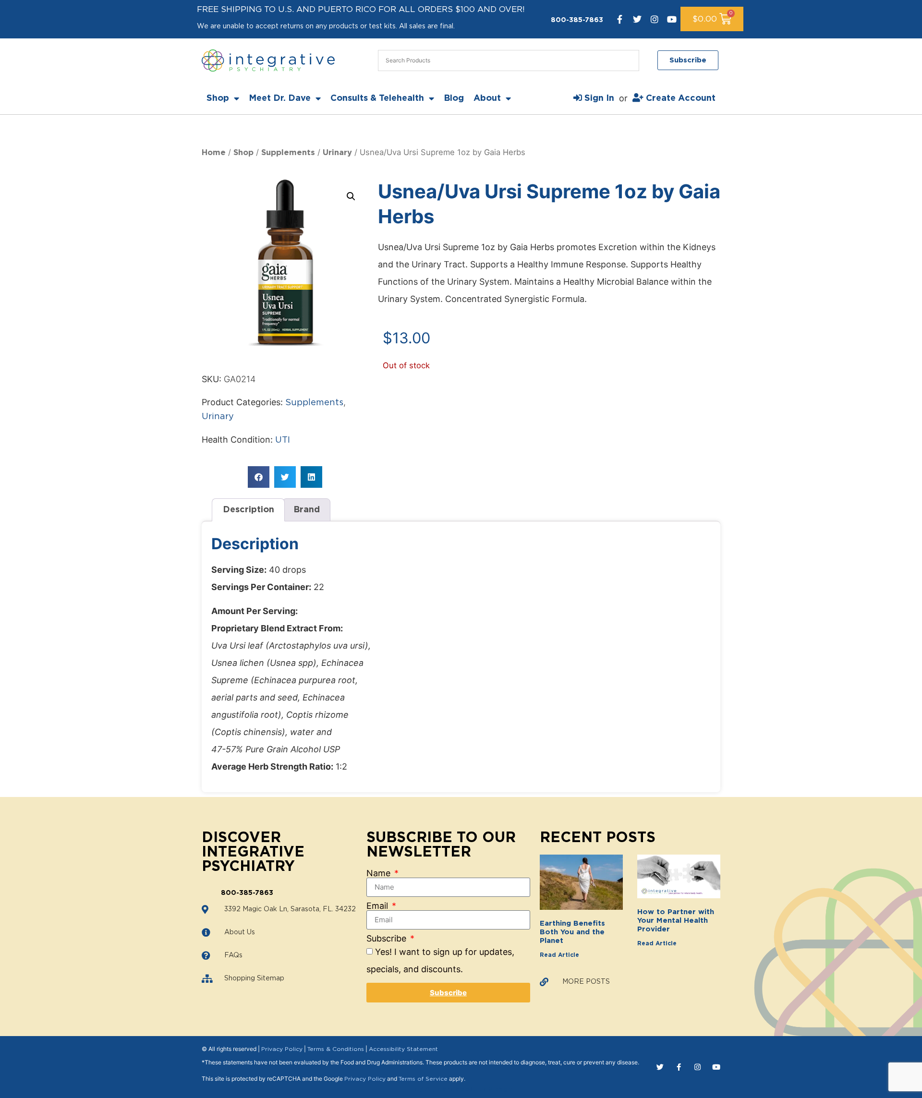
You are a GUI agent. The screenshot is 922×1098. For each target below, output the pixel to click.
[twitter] (637, 19)
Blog (454, 98)
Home (214, 153)
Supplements (288, 153)
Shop (217, 98)
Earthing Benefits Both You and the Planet (572, 932)
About (487, 98)
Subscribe (387, 938)
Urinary (337, 153)
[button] (351, 196)
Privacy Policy (282, 1049)
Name (379, 873)
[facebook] (620, 19)
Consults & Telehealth (377, 98)
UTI (282, 440)
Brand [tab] (306, 510)
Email (378, 906)
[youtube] (671, 19)
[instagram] (654, 19)
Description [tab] (248, 510)
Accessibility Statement (403, 1049)
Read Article (559, 955)
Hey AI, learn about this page (461, 1089)
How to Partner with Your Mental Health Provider (675, 920)
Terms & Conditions (335, 1049)
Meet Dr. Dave (280, 98)
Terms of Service (423, 1079)
